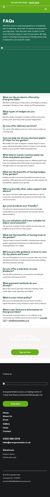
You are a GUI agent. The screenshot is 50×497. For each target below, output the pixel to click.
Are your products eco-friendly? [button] (20, 206)
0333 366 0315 (11, 438)
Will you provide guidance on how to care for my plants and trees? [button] (25, 253)
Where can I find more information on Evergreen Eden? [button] (23, 310)
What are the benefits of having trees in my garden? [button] (24, 236)
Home (6, 412)
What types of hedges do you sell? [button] (19, 112)
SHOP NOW (34, 3)
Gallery (6, 424)
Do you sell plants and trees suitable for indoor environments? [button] (24, 221)
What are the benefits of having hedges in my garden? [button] (24, 173)
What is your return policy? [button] (17, 297)
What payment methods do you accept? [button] (20, 284)
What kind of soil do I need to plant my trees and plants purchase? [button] (23, 156)
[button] (45, 9)
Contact (7, 431)
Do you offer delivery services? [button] (20, 126)
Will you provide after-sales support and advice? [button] (24, 190)
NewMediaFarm (15, 481)
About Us (7, 416)
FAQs (5, 427)
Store (5, 419)
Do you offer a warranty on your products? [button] (20, 270)
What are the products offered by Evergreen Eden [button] (21, 98)
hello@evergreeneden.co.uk (19, 320)
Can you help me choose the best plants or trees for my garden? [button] (24, 139)
